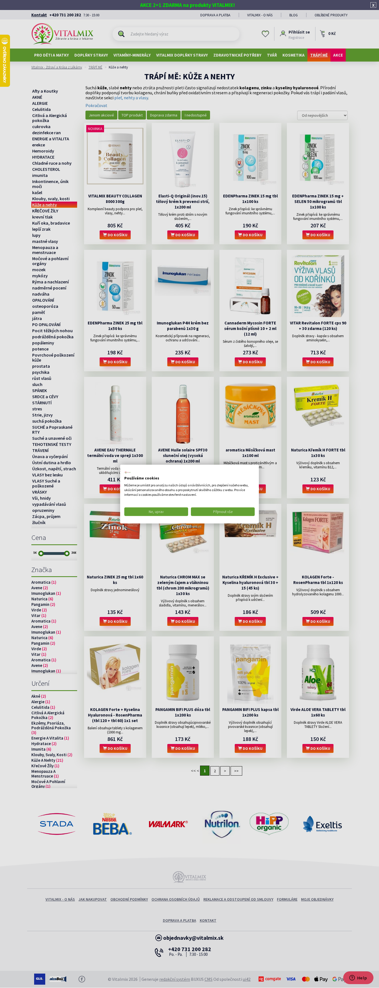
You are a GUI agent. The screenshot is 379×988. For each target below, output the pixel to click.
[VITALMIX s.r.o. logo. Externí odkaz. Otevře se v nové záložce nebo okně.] (127, 472)
